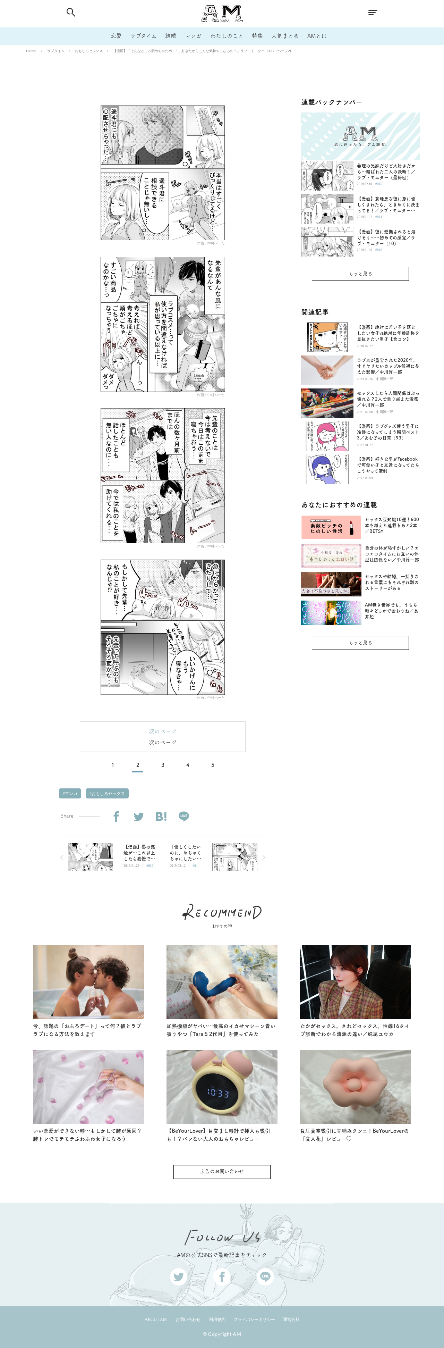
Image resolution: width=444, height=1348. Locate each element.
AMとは (317, 36)
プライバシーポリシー (254, 1319)
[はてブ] (161, 816)
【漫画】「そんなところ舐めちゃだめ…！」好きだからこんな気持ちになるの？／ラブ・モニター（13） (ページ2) (202, 51)
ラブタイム (143, 36)
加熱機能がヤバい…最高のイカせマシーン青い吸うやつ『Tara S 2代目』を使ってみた (220, 1030)
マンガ (193, 36)
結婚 (170, 36)
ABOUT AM (156, 1319)
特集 (257, 36)
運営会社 (291, 1319)
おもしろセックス (89, 51)
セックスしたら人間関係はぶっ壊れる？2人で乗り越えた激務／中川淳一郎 (388, 399)
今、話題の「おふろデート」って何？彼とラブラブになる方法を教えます (87, 1030)
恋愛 (116, 36)
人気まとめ (285, 36)
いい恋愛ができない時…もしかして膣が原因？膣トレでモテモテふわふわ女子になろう (87, 1134)
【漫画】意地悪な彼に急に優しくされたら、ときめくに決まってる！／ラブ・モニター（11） (388, 204)
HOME (31, 50)
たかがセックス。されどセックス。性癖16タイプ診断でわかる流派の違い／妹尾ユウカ (355, 1030)
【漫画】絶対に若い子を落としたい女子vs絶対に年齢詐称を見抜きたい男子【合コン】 (388, 333)
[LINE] (183, 816)
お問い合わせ (188, 1319)
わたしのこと (227, 36)
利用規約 (217, 1319)
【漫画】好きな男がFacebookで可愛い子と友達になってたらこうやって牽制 (388, 465)
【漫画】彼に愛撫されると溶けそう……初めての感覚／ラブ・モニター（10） (386, 237)
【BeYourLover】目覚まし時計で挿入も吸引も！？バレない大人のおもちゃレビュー (218, 1134)
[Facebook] (116, 816)
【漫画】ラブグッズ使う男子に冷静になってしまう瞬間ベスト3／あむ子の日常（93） (388, 432)
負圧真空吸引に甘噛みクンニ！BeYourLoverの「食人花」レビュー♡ (354, 1134)
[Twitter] (138, 816)
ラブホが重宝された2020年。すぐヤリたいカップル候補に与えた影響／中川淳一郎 (388, 366)
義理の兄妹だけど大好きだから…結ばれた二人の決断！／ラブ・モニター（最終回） (386, 172)
